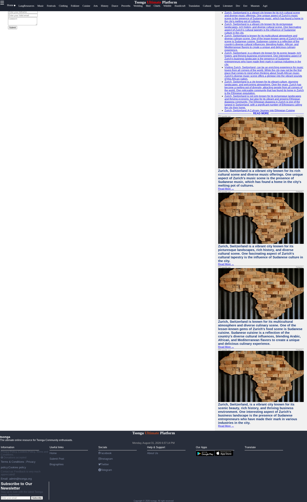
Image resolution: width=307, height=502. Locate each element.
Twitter (105, 464)
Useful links (57, 447)
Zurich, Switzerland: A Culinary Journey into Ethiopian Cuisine (259, 110)
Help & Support (156, 447)
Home (53, 453)
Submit (12, 27)
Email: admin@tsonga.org (16, 478)
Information (7, 447)
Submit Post (57, 458)
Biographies (57, 464)
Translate (250, 447)
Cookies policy (17, 467)
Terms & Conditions (13, 461)
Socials (102, 447)
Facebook (106, 453)
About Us (152, 453)
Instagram (107, 458)
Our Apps (201, 447)
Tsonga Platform (155, 2)
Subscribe (37, 498)
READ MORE (261, 113)
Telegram (106, 469)
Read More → (226, 188)
